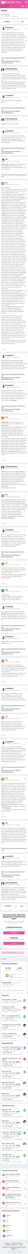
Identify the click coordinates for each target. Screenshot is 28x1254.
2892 (17, 1062)
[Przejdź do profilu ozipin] (3, 1194)
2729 (17, 1084)
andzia (6, 1063)
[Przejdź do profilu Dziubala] (24, 1025)
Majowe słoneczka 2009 (8, 1082)
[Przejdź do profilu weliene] (7, 975)
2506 (17, 1095)
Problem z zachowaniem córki (9, 1033)
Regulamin (7, 1243)
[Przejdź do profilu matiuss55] (24, 1155)
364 (17, 1156)
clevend (7, 1026)
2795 (17, 1073)
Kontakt (21, 1244)
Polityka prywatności (17, 1243)
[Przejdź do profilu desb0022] (4, 1216)
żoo (7, 1220)
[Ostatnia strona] (26, 21)
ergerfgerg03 (9, 1235)
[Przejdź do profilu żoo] (4, 1221)
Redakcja (8, 1230)
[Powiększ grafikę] (14, 400)
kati (6, 159)
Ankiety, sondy (9, 1018)
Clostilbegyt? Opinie (7, 1154)
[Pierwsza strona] (2, 21)
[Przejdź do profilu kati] (2, 160)
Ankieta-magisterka (9, 1017)
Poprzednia (7, 21)
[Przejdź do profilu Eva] (2, 183)
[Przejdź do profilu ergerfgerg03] (4, 1236)
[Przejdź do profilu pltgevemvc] (4, 1226)
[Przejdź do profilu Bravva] (3, 1203)
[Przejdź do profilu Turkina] (24, 1000)
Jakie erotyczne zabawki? (8, 1006)
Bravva (6, 1035)
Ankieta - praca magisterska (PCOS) (11, 1015)
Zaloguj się (14, 943)
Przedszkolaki (5, 1027)
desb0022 (8, 1215)
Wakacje (19, 1001)
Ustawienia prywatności (11, 1244)
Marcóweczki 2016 (6, 1071)
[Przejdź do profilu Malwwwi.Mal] (24, 1072)
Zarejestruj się (14, 932)
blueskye (7, 1008)
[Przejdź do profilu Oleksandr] (24, 1047)
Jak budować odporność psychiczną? (11, 1024)
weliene (12, 976)
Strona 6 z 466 (15, 21)
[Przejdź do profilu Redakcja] (4, 1231)
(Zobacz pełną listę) (7, 986)
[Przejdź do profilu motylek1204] (2, 28)
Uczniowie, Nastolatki (7, 1036)
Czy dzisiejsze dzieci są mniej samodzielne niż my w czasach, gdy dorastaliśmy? (13, 1195)
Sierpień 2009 (5, 1093)
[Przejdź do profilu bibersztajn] (24, 1059)
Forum (19, 2)
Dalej (22, 21)
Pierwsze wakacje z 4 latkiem (9, 999)
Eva (6, 182)
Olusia (6, 1075)
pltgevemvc (9, 1225)
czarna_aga (7, 1086)
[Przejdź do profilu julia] (2, 590)
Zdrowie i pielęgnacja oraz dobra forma (11, 1010)
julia (6, 590)
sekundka (6, 14)
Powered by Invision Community (14, 1251)
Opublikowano (12, 29)
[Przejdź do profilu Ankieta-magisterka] (24, 1016)
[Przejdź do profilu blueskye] (24, 1007)
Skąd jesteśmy (14, 16)
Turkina (6, 1001)
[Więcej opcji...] (25, 28)
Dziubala (7, 1051)
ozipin (6, 1199)
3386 (18, 1049)
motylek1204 (9, 27)
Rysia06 (7, 1158)
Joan (6, 1097)
